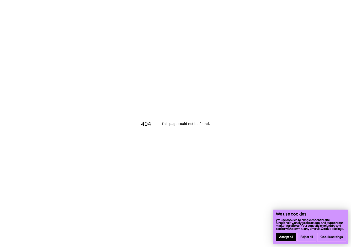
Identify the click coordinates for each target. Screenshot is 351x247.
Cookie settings (331, 236)
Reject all (306, 236)
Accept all (286, 236)
